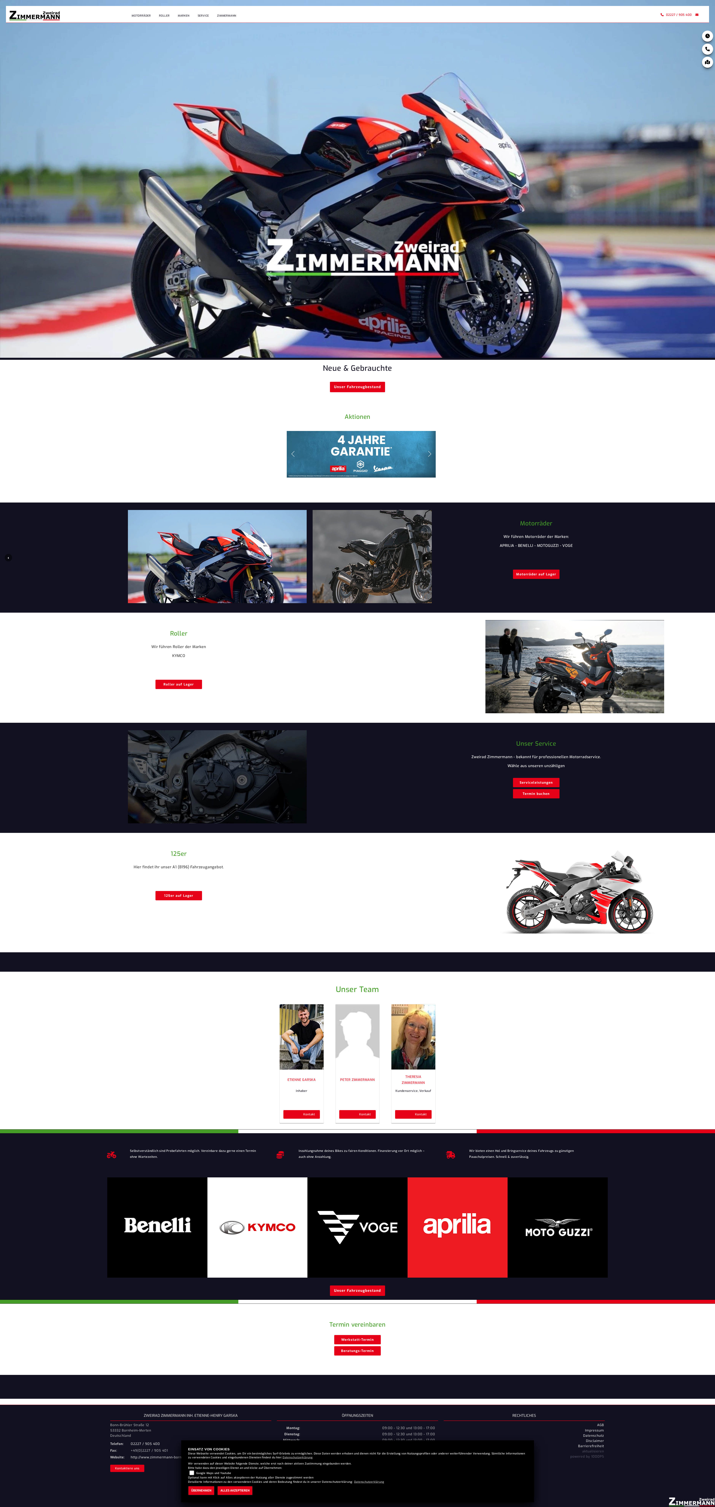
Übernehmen (201, 1490)
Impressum (594, 1430)
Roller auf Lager (178, 684)
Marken (184, 16)
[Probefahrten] (111, 1154)
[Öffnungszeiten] (707, 36)
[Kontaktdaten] (707, 49)
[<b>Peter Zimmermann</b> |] (357, 1037)
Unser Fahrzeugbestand (357, 387)
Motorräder (141, 16)
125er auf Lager (178, 895)
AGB (600, 1425)
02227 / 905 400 (678, 15)
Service (203, 16)
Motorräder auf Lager (536, 574)
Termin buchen (536, 794)
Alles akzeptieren (235, 1490)
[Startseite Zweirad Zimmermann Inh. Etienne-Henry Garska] (34, 15)
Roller (164, 16)
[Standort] (707, 62)
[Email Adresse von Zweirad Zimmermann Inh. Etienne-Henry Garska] (696, 15)
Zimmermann (226, 16)
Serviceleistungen (536, 782)
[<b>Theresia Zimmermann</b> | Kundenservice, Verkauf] (413, 1037)
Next (426, 557)
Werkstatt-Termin (357, 1339)
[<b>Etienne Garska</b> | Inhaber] (302, 1037)
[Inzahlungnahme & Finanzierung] (280, 1154)
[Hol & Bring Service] (450, 1154)
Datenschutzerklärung (298, 1457)
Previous (8, 557)
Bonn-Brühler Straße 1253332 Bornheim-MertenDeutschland (130, 1430)
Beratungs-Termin (357, 1351)
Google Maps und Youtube (213, 1473)
